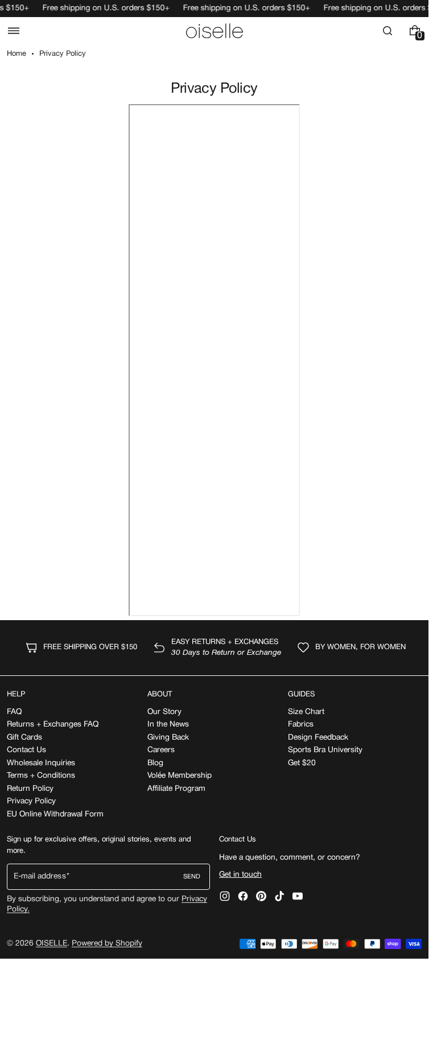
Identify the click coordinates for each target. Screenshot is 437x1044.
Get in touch (240, 874)
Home (16, 54)
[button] (13, 30)
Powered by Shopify (107, 943)
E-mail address (40, 876)
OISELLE (51, 943)
